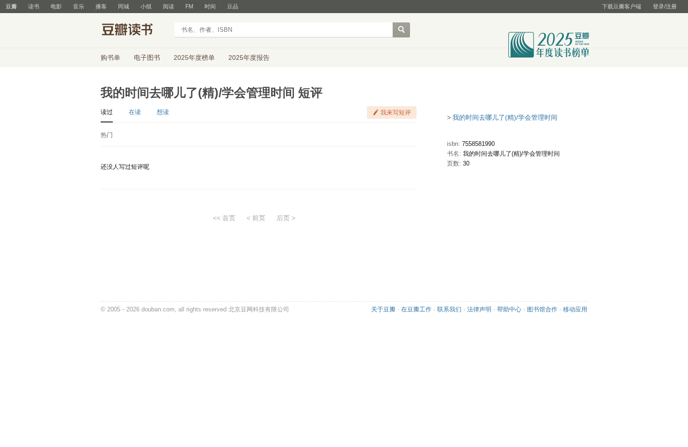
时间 (210, 6)
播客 (101, 6)
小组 (146, 6)
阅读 (168, 6)
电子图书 (147, 57)
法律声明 (479, 309)
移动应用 (575, 309)
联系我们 (449, 309)
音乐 (78, 6)
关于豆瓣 (383, 309)
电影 (56, 6)
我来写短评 (396, 112)
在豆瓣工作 (416, 309)
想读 (163, 111)
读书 (33, 6)
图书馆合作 (542, 309)
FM (189, 6)
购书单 (110, 57)
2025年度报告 (249, 57)
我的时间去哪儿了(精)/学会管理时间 (505, 117)
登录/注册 (665, 6)
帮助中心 (509, 309)
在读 (135, 111)
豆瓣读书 (134, 31)
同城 (123, 6)
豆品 (232, 6)
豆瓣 (11, 6)
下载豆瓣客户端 (621, 6)
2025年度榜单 (194, 57)
